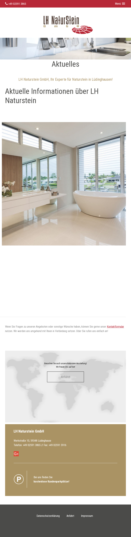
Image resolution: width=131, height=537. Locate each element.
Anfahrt (65, 377)
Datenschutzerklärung (48, 516)
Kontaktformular (115, 326)
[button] (121, 3)
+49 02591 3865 (17, 3)
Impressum (87, 516)
